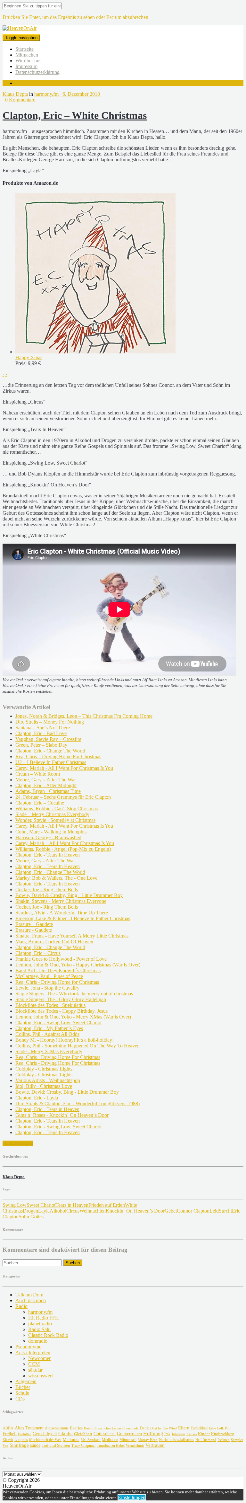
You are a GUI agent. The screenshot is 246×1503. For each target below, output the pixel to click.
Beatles (76, 1428)
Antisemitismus (57, 1428)
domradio (37, 1341)
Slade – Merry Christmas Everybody (52, 814)
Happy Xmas (28, 357)
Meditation (110, 1439)
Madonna (71, 1439)
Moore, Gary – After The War (45, 779)
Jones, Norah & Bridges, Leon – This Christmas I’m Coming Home (83, 716)
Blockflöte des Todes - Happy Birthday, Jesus (61, 1011)
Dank (144, 1428)
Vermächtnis (135, 1445)
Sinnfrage (19, 1445)
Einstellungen (131, 1497)
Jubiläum (178, 1434)
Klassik (8, 1440)
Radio (21, 1306)
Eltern (183, 1428)
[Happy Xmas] (95, 351)
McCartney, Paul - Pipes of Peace (49, 976)
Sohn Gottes (31, 1216)
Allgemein (26, 1381)
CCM (34, 1364)
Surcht (225, 1211)
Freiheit (10, 1433)
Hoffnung (153, 1433)
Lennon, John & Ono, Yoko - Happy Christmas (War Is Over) (77, 964)
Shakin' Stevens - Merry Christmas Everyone (60, 901)
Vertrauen (155, 1445)
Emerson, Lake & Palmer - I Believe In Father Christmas (72, 918)
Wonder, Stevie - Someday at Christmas (55, 820)
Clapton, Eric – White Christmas (75, 115)
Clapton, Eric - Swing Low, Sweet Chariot (58, 1022)
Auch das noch (30, 1300)
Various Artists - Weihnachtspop (47, 1080)
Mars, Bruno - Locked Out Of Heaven (54, 941)
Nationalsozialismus (176, 1439)
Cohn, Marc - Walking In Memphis (50, 831)
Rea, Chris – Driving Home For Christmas (58, 756)
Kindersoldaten (222, 1434)
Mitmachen (26, 55)
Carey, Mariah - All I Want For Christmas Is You (64, 768)
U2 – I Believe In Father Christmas (50, 762)
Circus (72, 1211)
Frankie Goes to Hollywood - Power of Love (61, 959)
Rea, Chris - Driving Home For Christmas (57, 1057)
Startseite (24, 49)
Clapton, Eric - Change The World (50, 750)
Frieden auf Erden (106, 1205)
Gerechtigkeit (45, 1433)
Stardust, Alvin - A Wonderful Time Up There (61, 912)
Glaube (65, 1433)
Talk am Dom (29, 1294)
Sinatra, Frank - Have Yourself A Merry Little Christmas (71, 935)
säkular (35, 1370)
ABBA (8, 1428)
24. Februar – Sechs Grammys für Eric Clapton (63, 797)
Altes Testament (29, 1428)
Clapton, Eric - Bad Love (41, 733)
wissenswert (40, 1375)
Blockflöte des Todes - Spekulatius (50, 1005)
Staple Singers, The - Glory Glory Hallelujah (60, 999)
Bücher (22, 1387)
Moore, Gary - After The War (45, 860)
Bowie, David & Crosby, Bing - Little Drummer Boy (69, 895)
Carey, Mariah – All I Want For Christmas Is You (64, 843)
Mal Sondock (91, 1440)
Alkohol (58, 1211)
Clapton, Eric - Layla (36, 1097)
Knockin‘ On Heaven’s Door (135, 1211)
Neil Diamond (205, 1440)
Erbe (212, 1428)
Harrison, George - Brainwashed (48, 837)
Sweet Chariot (41, 1205)
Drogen (30, 1211)
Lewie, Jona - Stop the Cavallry (47, 988)
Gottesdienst (105, 1433)
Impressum (26, 66)
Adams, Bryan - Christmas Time (48, 791)
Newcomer (39, 1358)
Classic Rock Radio (48, 1335)
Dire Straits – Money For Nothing (49, 722)
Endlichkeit (199, 1428)
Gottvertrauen (129, 1433)
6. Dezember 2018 (80, 94)
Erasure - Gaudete (33, 930)
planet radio (40, 1323)
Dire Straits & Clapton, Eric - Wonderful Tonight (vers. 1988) (77, 1103)
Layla (44, 1211)
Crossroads (130, 1428)
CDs (20, 1398)
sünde (35, 1445)
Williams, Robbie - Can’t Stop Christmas (56, 808)
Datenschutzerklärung (37, 72)
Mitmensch (127, 1440)
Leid (214, 1211)
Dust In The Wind (163, 1428)
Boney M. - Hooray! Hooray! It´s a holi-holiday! (64, 1040)
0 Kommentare (19, 99)
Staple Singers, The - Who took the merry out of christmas (74, 993)
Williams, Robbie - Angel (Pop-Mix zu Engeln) (63, 849)
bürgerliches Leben (107, 1428)
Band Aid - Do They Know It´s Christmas (58, 970)
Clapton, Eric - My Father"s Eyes (49, 1028)
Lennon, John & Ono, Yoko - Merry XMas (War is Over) (73, 1016)
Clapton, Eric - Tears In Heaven (47, 855)
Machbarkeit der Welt (45, 1440)
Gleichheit (83, 1434)
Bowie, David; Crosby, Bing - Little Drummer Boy (67, 1092)
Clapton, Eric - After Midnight (46, 785)
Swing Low (15, 1205)
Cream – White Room (37, 774)
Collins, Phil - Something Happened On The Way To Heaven (77, 1045)
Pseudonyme (28, 1346)
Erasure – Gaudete (34, 924)
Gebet (171, 1211)
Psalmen (223, 1440)
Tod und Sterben (56, 1445)
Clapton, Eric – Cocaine (39, 802)
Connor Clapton (193, 1211)
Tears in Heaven (71, 1205)
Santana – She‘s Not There (42, 727)
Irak (167, 1434)
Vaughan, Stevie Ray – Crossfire (48, 739)
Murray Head (148, 1440)
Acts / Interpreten (32, 1352)
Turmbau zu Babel (111, 1445)
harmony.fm (46, 94)
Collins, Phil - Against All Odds (47, 1034)
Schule (22, 1393)
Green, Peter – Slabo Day (41, 745)
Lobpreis (21, 1439)
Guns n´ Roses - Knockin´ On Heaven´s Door (62, 1115)
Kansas (191, 1434)
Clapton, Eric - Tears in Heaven (47, 1109)
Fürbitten (24, 1434)
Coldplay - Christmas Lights (43, 1069)
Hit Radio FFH (43, 1318)
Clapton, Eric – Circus (38, 953)
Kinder (204, 1433)
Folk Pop (224, 1428)
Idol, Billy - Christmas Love (43, 1086)
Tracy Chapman (83, 1445)
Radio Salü (39, 1329)
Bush (87, 1428)
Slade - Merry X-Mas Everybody (48, 1051)
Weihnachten (92, 1211)
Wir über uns (28, 60)
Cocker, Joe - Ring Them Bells (46, 889)
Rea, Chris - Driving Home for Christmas (57, 982)
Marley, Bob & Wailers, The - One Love (56, 878)
